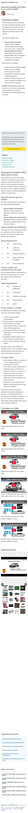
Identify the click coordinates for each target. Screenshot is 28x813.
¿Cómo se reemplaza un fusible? (10, 750)
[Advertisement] (14, 116)
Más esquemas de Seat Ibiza (14, 148)
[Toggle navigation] (25, 2)
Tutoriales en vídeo (7, 162)
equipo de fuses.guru (19, 807)
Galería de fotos (6, 164)
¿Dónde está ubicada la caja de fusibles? (11, 738)
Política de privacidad (18, 808)
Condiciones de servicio (6, 808)
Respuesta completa (8, 160)
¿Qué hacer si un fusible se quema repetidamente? (10, 754)
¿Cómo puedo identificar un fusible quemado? (13, 742)
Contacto (3, 810)
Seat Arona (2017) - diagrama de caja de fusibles (14, 794)
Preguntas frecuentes (8, 167)
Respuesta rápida (7, 158)
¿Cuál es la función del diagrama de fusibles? (13, 746)
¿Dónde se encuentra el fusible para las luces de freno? (13, 759)
